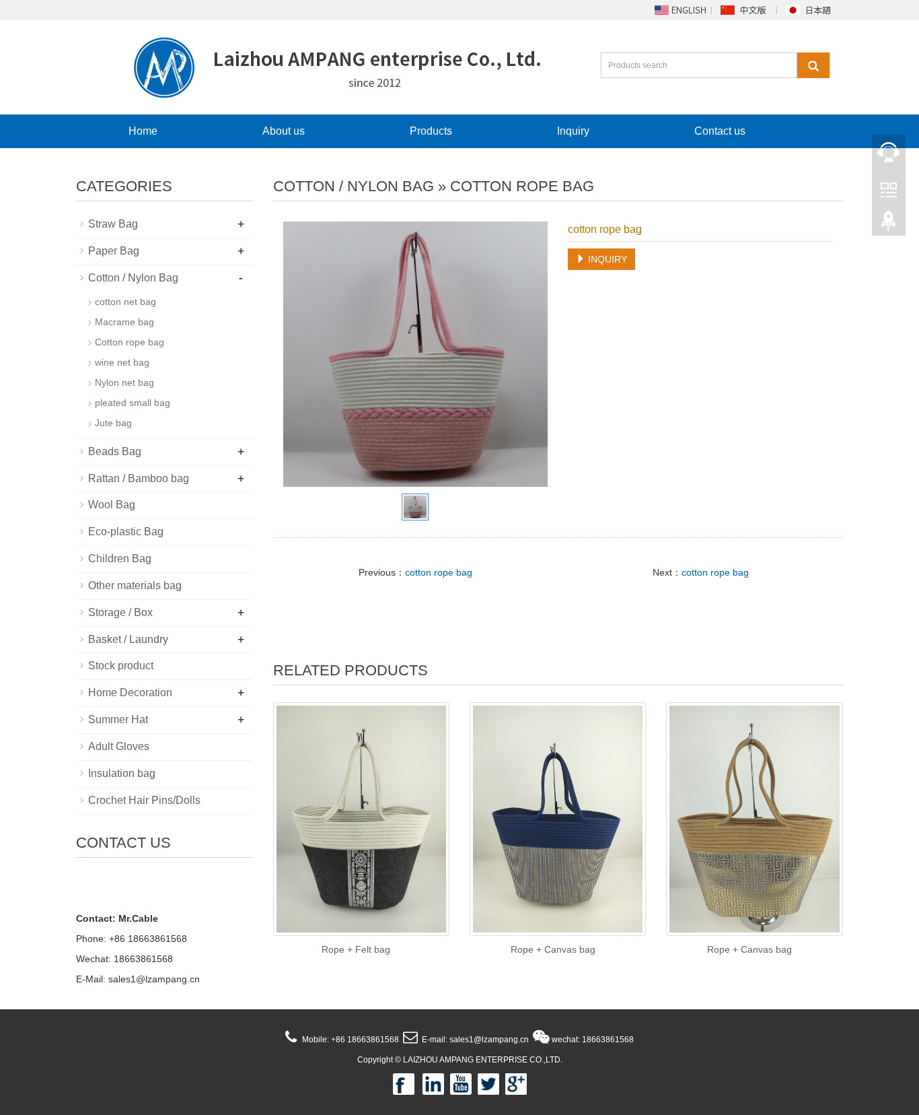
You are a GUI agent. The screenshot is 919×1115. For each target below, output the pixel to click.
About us (283, 131)
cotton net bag (125, 301)
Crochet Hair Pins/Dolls (144, 800)
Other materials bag (135, 585)
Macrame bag (124, 321)
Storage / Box (120, 612)
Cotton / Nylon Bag (353, 186)
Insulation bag (121, 773)
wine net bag (122, 362)
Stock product (120, 665)
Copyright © (379, 1060)
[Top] (889, 223)
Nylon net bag (124, 382)
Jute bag (113, 422)
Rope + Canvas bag (553, 949)
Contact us (719, 131)
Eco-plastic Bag (125, 531)
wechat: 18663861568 (592, 1039)
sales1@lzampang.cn (154, 979)
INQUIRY (606, 259)
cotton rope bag (438, 572)
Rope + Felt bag (356, 949)
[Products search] (813, 65)
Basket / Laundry (128, 639)
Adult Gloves (118, 746)
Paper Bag (113, 251)
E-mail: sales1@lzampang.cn (474, 1039)
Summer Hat (118, 719)
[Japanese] (810, 9)
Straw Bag (113, 224)
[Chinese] (745, 9)
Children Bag (119, 558)
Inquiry (573, 131)
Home (142, 131)
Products (431, 131)
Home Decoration (130, 692)
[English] (679, 9)
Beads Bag (114, 451)
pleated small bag (132, 402)
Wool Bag (111, 504)
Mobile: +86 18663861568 (349, 1039)
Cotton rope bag (522, 186)
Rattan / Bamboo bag (138, 478)
